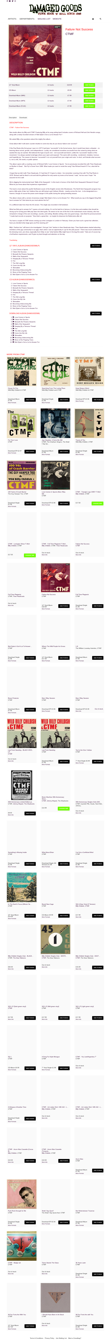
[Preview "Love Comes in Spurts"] (14, 317)
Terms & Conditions (36, 1338)
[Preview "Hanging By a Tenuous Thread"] (14, 326)
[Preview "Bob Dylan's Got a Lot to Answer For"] (14, 342)
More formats (12, 402)
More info (44, 555)
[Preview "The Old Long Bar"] (14, 331)
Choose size (97, 503)
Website (57, 19)
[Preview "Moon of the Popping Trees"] (14, 340)
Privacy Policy (49, 1338)
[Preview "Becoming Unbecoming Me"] (14, 337)
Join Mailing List (61, 1338)
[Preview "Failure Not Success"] (14, 319)
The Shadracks (29, 804)
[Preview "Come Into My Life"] (14, 333)
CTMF (69, 34)
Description (13, 117)
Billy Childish (80, 494)
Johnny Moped (18, 804)
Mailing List (44, 19)
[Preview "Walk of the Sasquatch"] (14, 324)
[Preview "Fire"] (14, 328)
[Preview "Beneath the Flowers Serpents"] (14, 322)
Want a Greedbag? (74, 1338)
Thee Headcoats (62, 546)
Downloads (23, 117)
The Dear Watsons (19, 958)
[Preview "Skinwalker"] (14, 335)
